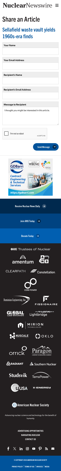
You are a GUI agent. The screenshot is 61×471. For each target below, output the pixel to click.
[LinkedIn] (21, 448)
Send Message (43, 146)
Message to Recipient (15, 104)
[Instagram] (27, 448)
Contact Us (30, 439)
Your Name (9, 45)
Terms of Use (29, 466)
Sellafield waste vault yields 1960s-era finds (28, 32)
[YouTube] (33, 448)
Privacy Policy (17, 466)
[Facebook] (8, 448)
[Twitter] (14, 448)
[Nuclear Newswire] (46, 448)
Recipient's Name (13, 74)
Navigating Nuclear (30, 434)
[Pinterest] (40, 448)
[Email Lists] (52, 448)
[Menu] (56, 5)
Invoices (39, 466)
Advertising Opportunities (30, 430)
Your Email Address (14, 60)
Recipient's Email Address (17, 89)
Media (47, 466)
